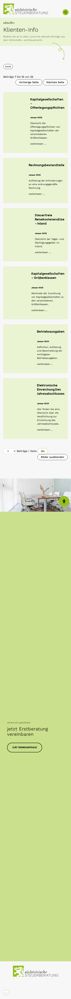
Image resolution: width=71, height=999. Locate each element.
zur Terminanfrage (24, 747)
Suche (8, 66)
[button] (6, 993)
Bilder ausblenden (52, 457)
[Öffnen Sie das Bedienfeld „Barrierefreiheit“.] (64, 501)
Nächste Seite (55, 82)
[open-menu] (66, 12)
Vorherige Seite (29, 82)
